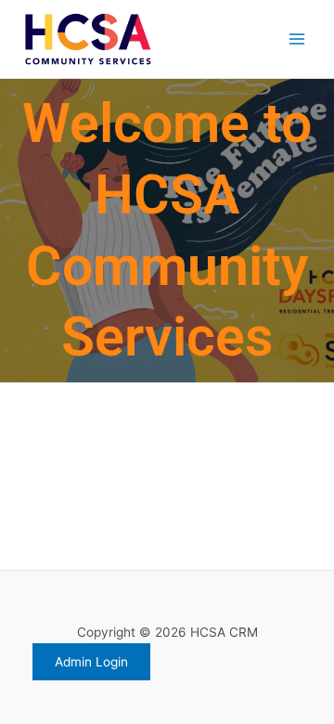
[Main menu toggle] (297, 39)
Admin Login (91, 661)
